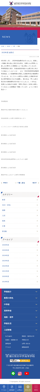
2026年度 (5, 245)
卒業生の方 (25, 340)
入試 (3, 215)
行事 (14, 46)
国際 (3, 210)
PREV (5, 183)
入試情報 (7, 330)
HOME (2, 46)
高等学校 (7, 311)
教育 (3, 200)
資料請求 (8, 343)
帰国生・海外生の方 (28, 336)
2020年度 (5, 276)
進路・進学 (8, 317)
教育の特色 (8, 298)
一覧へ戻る (21, 183)
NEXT (35, 183)
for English (8, 336)
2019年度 (5, 281)
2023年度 (5, 261)
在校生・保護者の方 (11, 340)
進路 (3, 221)
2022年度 (5, 266)
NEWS (8, 46)
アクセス (8, 347)
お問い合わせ (26, 343)
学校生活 (7, 323)
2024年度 (5, 255)
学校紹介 (7, 292)
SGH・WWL (6, 205)
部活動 (4, 231)
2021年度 (5, 271)
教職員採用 (25, 347)
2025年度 (5, 250)
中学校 (7, 304)
